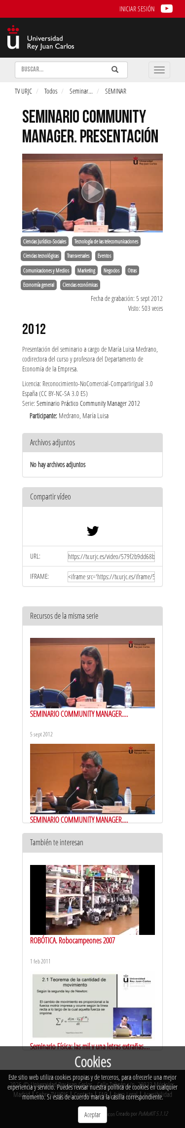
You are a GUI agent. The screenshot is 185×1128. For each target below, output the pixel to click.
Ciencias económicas (80, 284)
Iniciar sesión (136, 8)
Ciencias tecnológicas (41, 255)
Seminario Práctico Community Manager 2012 (88, 403)
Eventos (104, 255)
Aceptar (92, 1114)
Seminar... (81, 91)
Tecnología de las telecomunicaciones (106, 241)
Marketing (86, 270)
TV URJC (23, 91)
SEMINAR (115, 91)
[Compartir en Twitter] (92, 533)
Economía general (38, 284)
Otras (132, 270)
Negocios (111, 270)
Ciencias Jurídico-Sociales (44, 241)
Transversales (78, 255)
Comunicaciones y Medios (46, 270)
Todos (50, 91)
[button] (92, 497)
